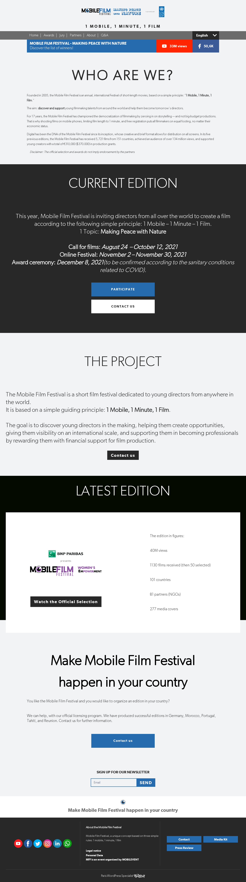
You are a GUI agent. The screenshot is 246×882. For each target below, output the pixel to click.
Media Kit (220, 839)
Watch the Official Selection (66, 601)
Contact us (123, 306)
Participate (123, 289)
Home (33, 35)
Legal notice (93, 850)
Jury (62, 35)
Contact (184, 839)
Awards (49, 35)
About (91, 35)
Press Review (184, 848)
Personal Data (94, 855)
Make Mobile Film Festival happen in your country (123, 810)
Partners (75, 35)
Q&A (104, 35)
